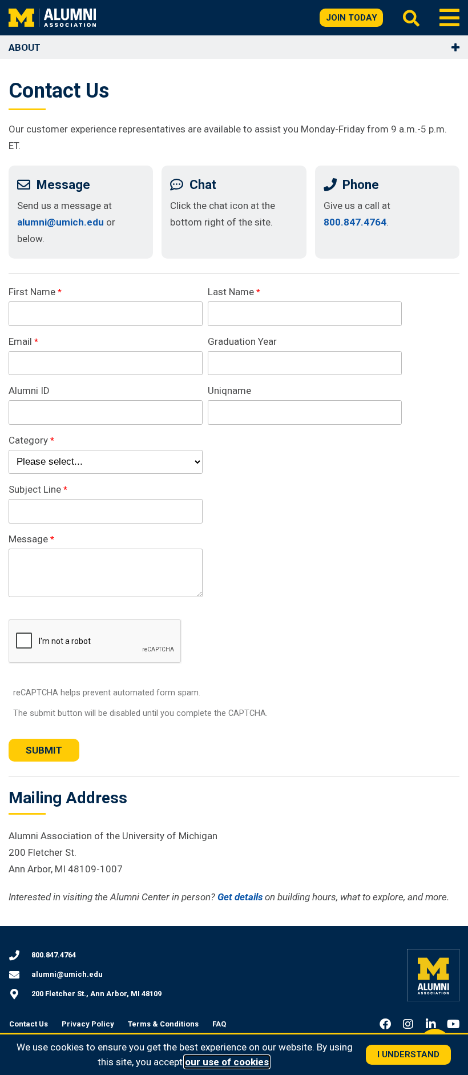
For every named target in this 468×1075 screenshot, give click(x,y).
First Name (32, 291)
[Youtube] (453, 1024)
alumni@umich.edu (60, 222)
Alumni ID (29, 390)
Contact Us (28, 1024)
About (25, 47)
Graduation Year (242, 341)
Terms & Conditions (163, 1024)
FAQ (219, 1024)
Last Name (231, 291)
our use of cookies (227, 1062)
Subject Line (35, 489)
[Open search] (411, 18)
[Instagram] (408, 1024)
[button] (449, 17)
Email (20, 341)
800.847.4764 (355, 222)
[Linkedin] (431, 1024)
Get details (240, 897)
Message (28, 539)
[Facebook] (385, 1024)
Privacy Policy (88, 1024)
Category (28, 440)
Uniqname (229, 390)
